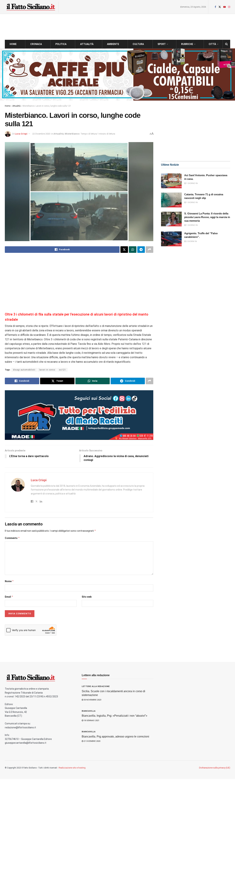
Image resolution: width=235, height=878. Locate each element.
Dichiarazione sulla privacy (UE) (214, 767)
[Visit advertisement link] (117, 74)
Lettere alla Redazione (96, 686)
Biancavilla (88, 711)
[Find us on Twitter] (219, 7)
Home (13, 44)
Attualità (86, 44)
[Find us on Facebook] (215, 7)
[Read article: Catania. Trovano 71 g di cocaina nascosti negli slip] (171, 200)
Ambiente (113, 44)
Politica (60, 44)
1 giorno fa (192, 183)
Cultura (138, 44)
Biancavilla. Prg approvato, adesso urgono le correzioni (115, 736)
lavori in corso (47, 370)
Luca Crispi (21, 133)
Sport (162, 44)
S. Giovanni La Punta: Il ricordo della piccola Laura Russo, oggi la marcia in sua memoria (207, 217)
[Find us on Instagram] (229, 7)
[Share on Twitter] (124, 249)
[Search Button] (226, 44)
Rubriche (187, 44)
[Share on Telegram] (141, 249)
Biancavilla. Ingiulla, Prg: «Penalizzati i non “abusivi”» (114, 715)
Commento (12, 538)
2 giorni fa (191, 241)
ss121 (62, 370)
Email (9, 596)
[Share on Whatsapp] (132, 249)
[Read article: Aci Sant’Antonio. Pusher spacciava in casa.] (171, 180)
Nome (9, 581)
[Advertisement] (79, 283)
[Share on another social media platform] (149, 249)
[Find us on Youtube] (224, 7)
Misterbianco (72, 133)
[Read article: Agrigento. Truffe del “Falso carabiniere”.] (171, 238)
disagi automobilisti (24, 370)
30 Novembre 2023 (92, 700)
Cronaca (36, 44)
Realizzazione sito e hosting (72, 768)
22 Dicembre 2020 (41, 133)
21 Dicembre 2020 (91, 741)
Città (212, 44)
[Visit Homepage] (30, 7)
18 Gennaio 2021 (91, 720)
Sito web (87, 596)
